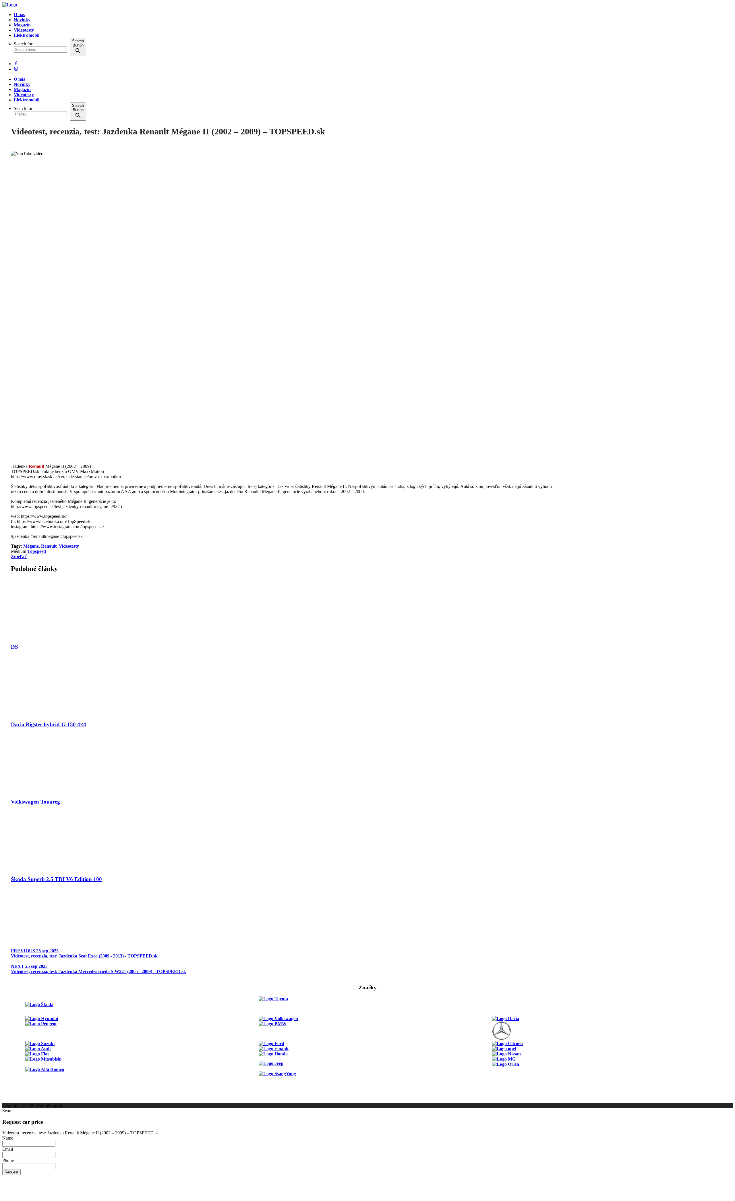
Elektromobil (26, 35)
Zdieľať (19, 556)
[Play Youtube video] (285, 305)
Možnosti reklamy (19, 1079)
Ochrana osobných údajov (28, 1100)
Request (11, 1172)
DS (14, 647)
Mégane (31, 546)
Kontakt (10, 1090)
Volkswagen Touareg (35, 802)
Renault (36, 466)
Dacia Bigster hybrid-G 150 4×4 (48, 724)
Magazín (22, 24)
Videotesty (24, 30)
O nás (19, 14)
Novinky (22, 19)
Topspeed (36, 551)
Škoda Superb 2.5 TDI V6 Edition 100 (56, 879)
